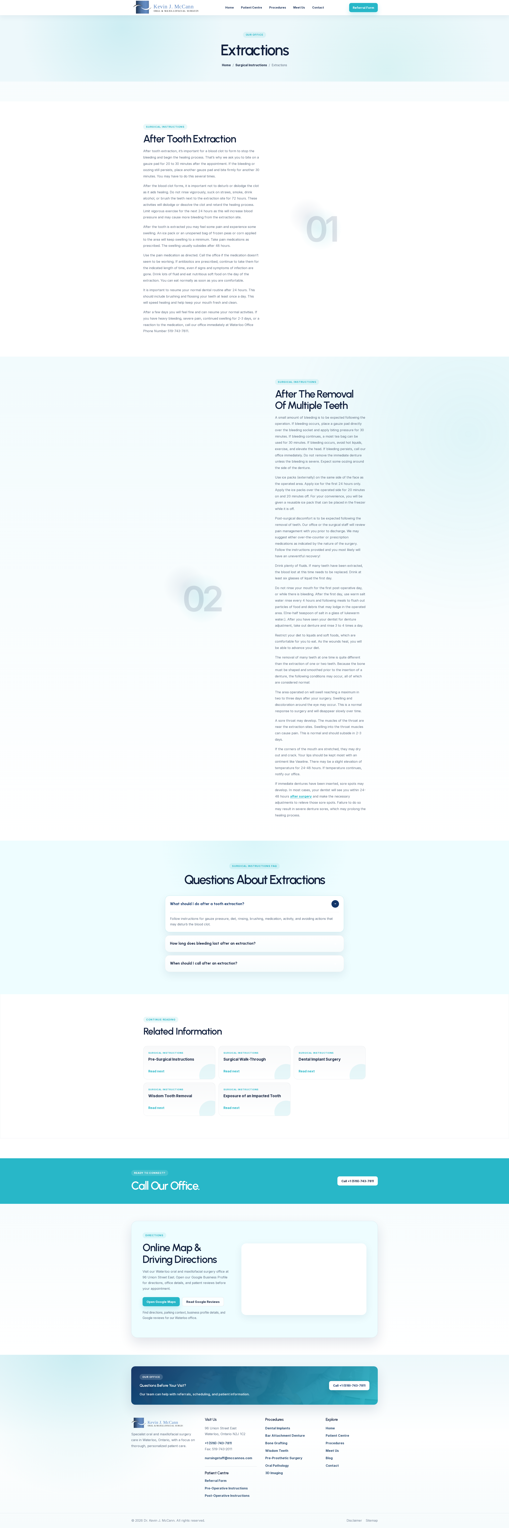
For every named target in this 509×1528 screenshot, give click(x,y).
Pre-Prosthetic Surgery (283, 1458)
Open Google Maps (161, 1302)
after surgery (301, 796)
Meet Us (299, 7)
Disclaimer (354, 1520)
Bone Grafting (276, 1443)
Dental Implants (277, 1428)
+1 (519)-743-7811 (218, 1443)
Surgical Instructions (251, 65)
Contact (318, 7)
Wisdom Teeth (276, 1451)
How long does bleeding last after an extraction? (212, 943)
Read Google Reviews (203, 1302)
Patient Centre (251, 7)
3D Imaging (274, 1473)
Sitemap (372, 1520)
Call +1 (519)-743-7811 (357, 1181)
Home (229, 7)
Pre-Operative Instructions (226, 1488)
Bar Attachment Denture (285, 1436)
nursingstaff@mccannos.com (228, 1458)
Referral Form (363, 8)
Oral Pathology (277, 1466)
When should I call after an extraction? (203, 963)
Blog (329, 1458)
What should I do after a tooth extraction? (207, 904)
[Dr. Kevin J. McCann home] (165, 7)
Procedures (277, 7)
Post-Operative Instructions (227, 1496)
